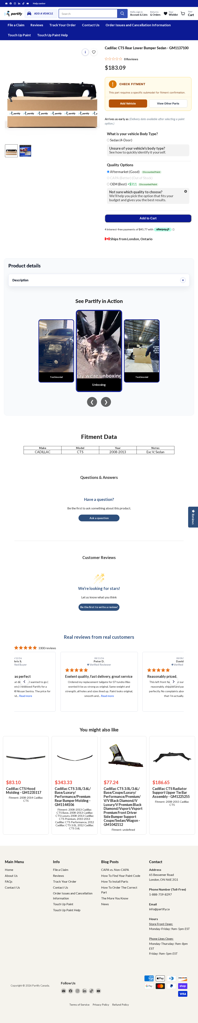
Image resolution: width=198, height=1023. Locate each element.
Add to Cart (148, 218)
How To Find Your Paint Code (120, 875)
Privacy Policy (101, 1004)
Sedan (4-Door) (121, 140)
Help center (39, 3)
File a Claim (16, 25)
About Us (11, 875)
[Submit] (122, 13)
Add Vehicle (128, 103)
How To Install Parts (114, 881)
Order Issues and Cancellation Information (138, 25)
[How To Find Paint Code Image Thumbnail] (25, 151)
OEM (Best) (133, 184)
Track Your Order (62, 25)
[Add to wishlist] (93, 52)
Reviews (37, 25)
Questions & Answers (99, 477)
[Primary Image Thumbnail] (11, 151)
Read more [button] (25, 695)
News (105, 904)
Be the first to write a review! (99, 607)
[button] (24, 681)
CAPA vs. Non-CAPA (115, 869)
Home (9, 869)
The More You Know (114, 898)
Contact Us (90, 25)
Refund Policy (120, 1004)
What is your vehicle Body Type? (132, 134)
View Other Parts (168, 103)
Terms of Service (79, 1004)
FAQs (8, 881)
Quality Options (120, 165)
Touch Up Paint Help (52, 35)
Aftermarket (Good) (134, 172)
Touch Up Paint (19, 35)
